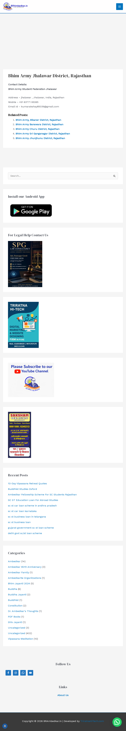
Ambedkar (14, 561)
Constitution (15, 605)
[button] (117, 722)
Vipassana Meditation (20, 638)
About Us (63, 695)
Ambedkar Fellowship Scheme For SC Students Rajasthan (42, 494)
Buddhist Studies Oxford (22, 489)
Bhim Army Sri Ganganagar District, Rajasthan (43, 133)
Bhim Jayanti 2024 (19, 583)
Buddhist (13, 600)
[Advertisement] (63, 36)
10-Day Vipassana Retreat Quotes (27, 483)
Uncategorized (16, 627)
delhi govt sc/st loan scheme (25, 533)
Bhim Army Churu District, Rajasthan (37, 128)
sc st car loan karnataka (22, 511)
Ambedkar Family (18, 572)
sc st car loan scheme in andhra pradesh (32, 505)
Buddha (12, 589)
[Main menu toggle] (119, 6)
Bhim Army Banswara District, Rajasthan (39, 124)
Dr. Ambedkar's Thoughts (23, 611)
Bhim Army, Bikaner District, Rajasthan (38, 119)
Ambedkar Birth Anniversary (24, 566)
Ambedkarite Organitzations (24, 577)
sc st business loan (19, 522)
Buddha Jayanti (17, 594)
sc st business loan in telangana (27, 516)
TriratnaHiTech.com (92, 721)
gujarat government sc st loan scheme (31, 527)
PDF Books (14, 616)
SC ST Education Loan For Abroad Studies (33, 500)
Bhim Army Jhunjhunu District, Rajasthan (40, 138)
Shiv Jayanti (15, 622)
